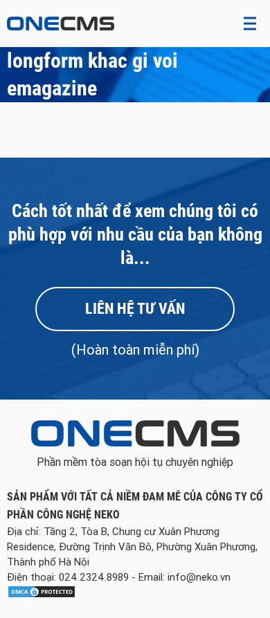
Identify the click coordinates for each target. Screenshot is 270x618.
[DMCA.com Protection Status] (41, 594)
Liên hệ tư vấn (135, 308)
